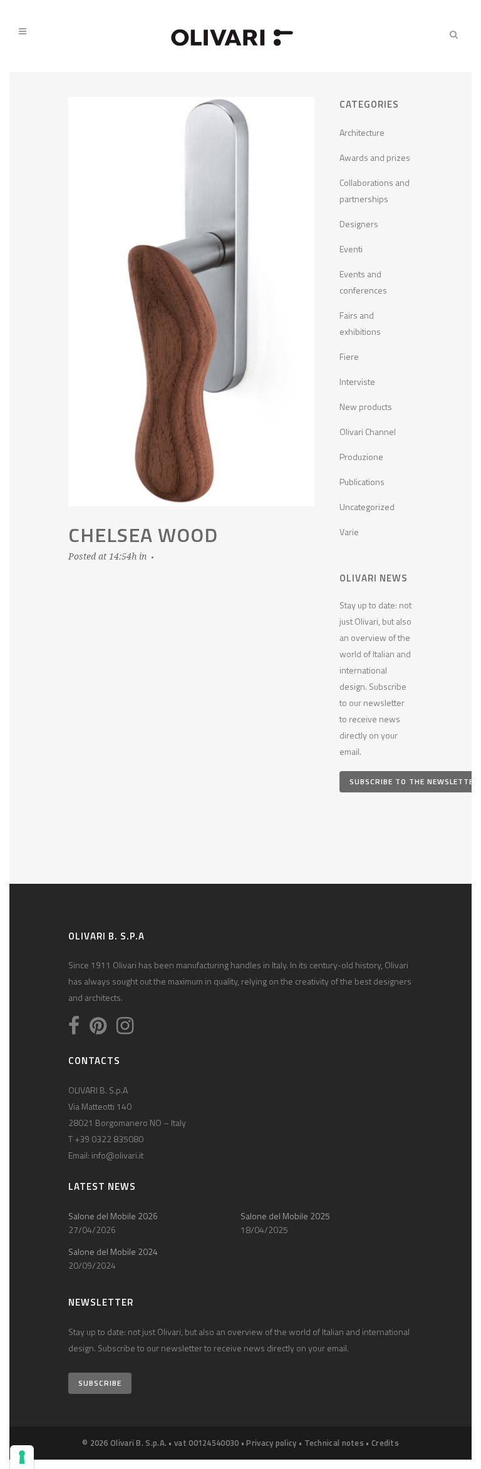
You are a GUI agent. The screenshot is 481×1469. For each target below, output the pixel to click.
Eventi (351, 248)
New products (365, 406)
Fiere (349, 356)
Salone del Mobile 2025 (285, 1215)
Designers (358, 223)
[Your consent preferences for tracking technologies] (22, 1457)
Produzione (361, 456)
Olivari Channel (367, 431)
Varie (349, 531)
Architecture (362, 132)
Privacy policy (271, 1442)
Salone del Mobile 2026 (113, 1215)
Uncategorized (367, 506)
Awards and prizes (374, 157)
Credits (385, 1442)
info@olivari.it (117, 1155)
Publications (362, 481)
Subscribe (100, 1383)
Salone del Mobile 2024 (113, 1251)
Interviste (357, 381)
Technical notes (334, 1442)
